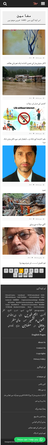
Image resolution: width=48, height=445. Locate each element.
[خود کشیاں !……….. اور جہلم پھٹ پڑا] (24, 241)
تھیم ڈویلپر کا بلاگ (40, 433)
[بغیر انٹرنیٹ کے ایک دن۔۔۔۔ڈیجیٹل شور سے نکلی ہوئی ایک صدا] (24, 119)
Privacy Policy (40, 359)
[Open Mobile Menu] (43, 3)
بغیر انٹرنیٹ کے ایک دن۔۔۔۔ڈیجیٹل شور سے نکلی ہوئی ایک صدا (25, 140)
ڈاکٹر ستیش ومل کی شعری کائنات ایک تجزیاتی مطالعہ (26, 63)
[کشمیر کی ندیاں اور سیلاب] (24, 81)
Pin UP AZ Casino (39, 307)
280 (25, 275)
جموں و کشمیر (36, 320)
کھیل (42, 330)
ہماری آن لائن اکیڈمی (39, 422)
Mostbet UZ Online (19, 307)
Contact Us (41, 348)
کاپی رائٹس (42, 384)
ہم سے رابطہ (42, 389)
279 (30, 275)
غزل (35, 326)
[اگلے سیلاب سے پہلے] (24, 205)
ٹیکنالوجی (10, 326)
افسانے (16, 311)
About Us (42, 342)
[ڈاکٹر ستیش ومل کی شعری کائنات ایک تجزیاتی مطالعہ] (24, 42)
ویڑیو (18, 326)
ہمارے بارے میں (40, 401)
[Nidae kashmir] (35, 4)
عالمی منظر (16, 321)
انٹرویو (10, 311)
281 (20, 275)
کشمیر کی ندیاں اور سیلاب (36, 104)
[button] (30, 439)
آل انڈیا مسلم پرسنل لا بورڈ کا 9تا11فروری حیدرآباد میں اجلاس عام (25, 395)
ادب (22, 311)
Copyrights (41, 353)
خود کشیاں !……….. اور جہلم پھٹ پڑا (32, 263)
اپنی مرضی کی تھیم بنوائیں (37, 427)
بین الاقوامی (11, 315)
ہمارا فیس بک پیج (40, 416)
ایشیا (20, 316)
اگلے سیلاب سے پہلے (38, 224)
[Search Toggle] (5, 3)
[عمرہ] (24, 164)
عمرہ (44, 190)
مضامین (26, 326)
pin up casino (39, 310)
